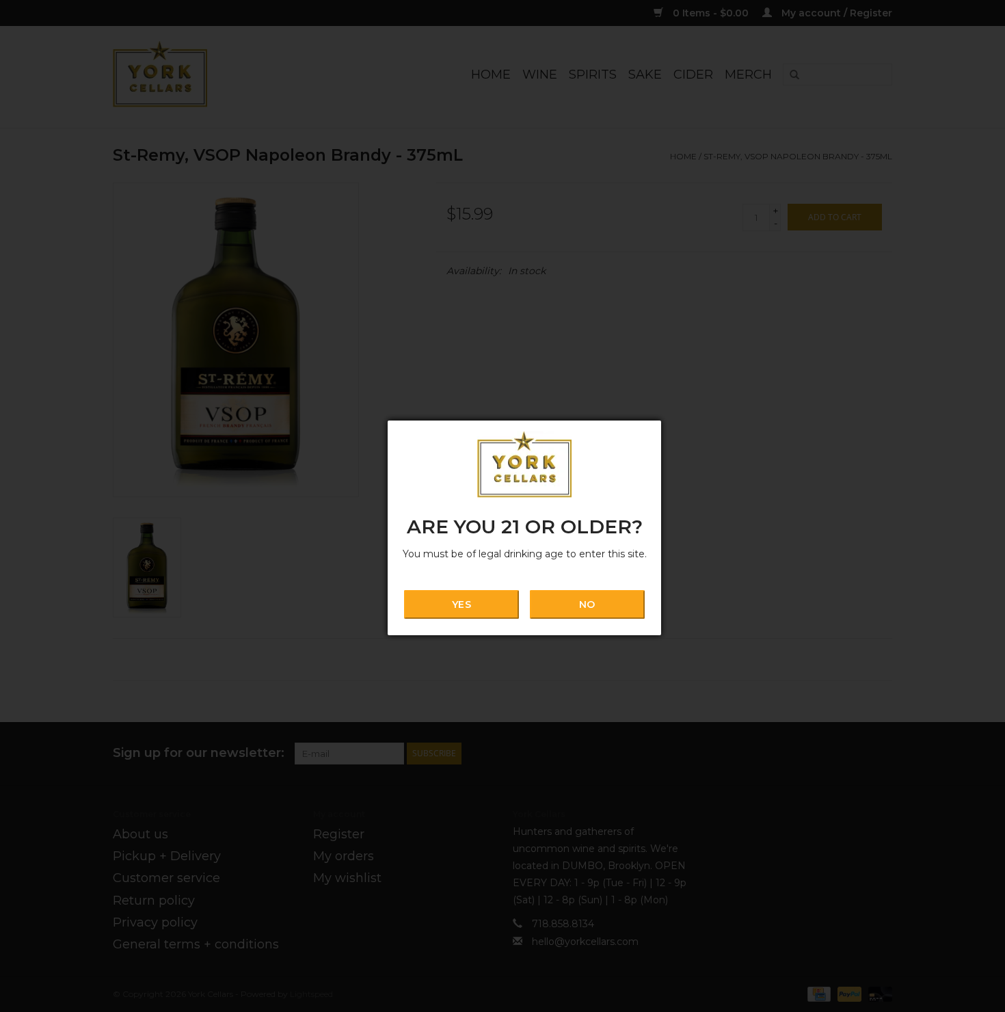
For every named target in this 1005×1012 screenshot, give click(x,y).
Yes (461, 604)
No (587, 604)
